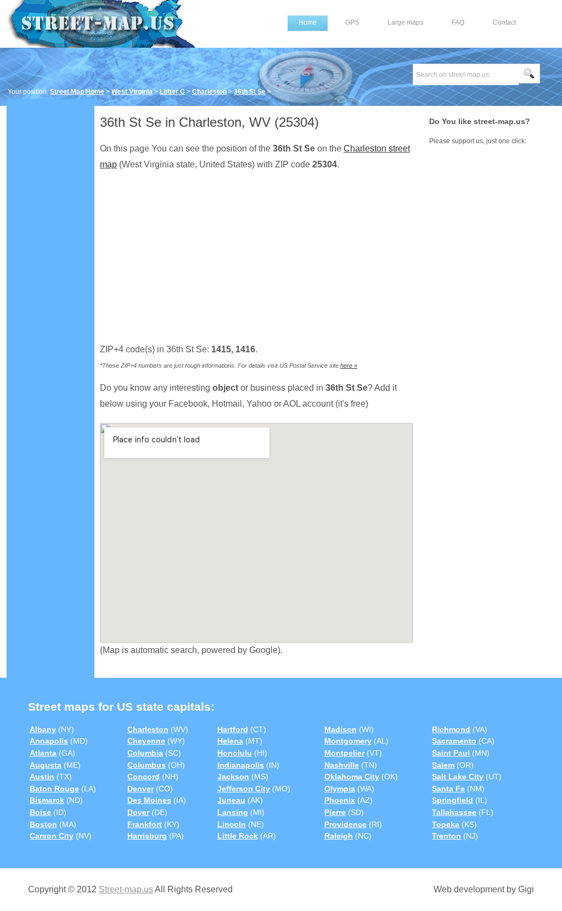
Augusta (45, 765)
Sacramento (454, 740)
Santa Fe (448, 788)
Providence (345, 824)
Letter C (172, 91)
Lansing (232, 812)
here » (348, 365)
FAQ (458, 22)
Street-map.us (126, 889)
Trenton (446, 835)
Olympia (339, 788)
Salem (443, 765)
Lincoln (231, 824)
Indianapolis (240, 765)
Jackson (233, 776)
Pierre (335, 812)
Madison (340, 729)
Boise (40, 812)
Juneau (231, 800)
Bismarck (47, 800)
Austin (42, 776)
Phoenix (339, 800)
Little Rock (237, 835)
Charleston (209, 91)
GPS (352, 22)
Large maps (405, 22)
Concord (143, 776)
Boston (43, 824)
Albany (43, 729)
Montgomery (348, 740)
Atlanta (43, 753)
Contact (504, 22)
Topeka (445, 824)
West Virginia (132, 91)
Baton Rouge (54, 788)
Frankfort (144, 824)
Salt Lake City (458, 776)
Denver (140, 788)
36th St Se (250, 91)
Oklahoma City (351, 776)
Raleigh (338, 835)
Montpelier (344, 753)
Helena (230, 740)
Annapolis (49, 740)
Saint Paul (451, 753)
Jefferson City (243, 788)
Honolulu (234, 753)
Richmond (451, 729)
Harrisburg (147, 835)
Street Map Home (77, 91)
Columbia (145, 753)
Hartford (232, 729)
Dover (138, 812)
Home (308, 22)
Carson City (52, 835)
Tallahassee (454, 812)
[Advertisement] (50, 272)
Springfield (452, 800)
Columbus (146, 765)
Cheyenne (146, 740)
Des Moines (149, 800)
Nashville (341, 765)
